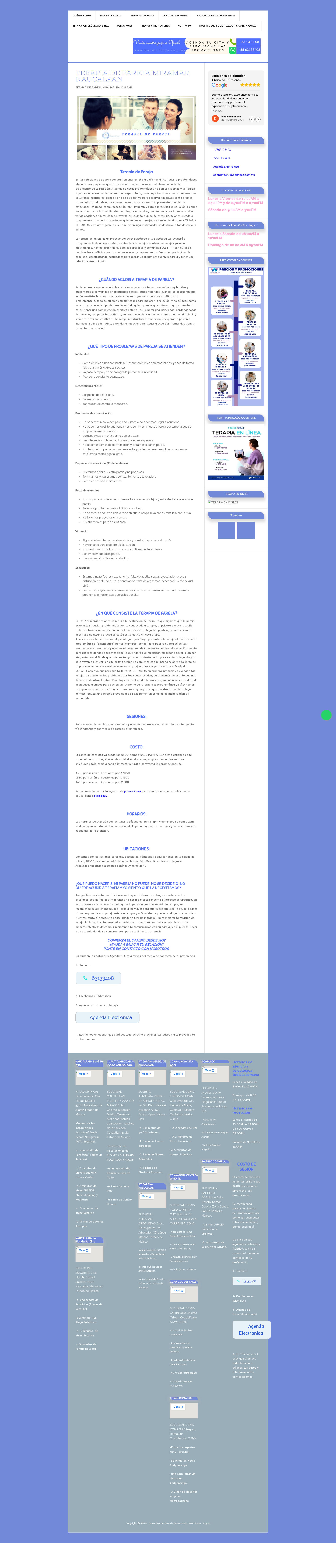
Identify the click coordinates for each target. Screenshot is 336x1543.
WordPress (195, 1523)
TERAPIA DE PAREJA (98, 46)
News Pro (154, 1523)
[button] (258, 119)
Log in (206, 1523)
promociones (245, 1213)
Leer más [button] (217, 111)
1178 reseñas (233, 80)
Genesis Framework (175, 1523)
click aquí (247, 1226)
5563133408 (223, 149)
